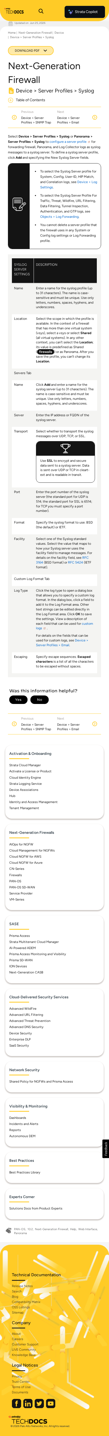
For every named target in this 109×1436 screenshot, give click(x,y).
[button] (105, 1149)
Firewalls (15, 875)
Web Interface (87, 1229)
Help (73, 1229)
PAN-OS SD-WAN (22, 887)
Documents (20, 1392)
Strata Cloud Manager (25, 765)
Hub (12, 796)
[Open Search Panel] (41, 12)
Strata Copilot (86, 12)
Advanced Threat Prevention (30, 1021)
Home (12, 32)
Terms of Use (21, 1387)
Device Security (20, 1033)
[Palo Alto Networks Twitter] (40, 1407)
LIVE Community (24, 1349)
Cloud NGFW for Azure (26, 863)
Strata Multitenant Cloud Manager (34, 942)
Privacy (17, 1376)
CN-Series (16, 869)
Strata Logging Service (25, 784)
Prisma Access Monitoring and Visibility (37, 954)
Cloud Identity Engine (25, 777)
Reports (15, 1130)
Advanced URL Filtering (26, 1015)
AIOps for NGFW (21, 844)
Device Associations (23, 790)
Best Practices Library (24, 1172)
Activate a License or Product (30, 771)
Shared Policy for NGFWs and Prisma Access (41, 1081)
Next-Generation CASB (26, 972)
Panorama (20, 1233)
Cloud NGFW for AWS (25, 856)
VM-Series (16, 899)
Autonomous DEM (22, 1136)
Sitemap (18, 1312)
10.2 (30, 1229)
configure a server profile (68, 142)
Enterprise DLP (20, 1039)
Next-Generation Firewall (35, 32)
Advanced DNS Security (26, 1027)
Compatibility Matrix (26, 1302)
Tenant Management (24, 808)
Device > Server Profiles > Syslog (32, 37)
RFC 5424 (75, 562)
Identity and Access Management (33, 802)
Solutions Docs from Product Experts (35, 1208)
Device (59, 32)
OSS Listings (21, 1307)
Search (17, 1291)
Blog (15, 1296)
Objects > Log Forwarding (59, 217)
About (16, 1334)
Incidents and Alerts (23, 1124)
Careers (17, 1339)
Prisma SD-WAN (21, 960)
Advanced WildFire (23, 1008)
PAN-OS (15, 881)
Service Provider (21, 893)
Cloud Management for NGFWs (32, 850)
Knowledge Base (24, 1355)
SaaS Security (19, 1045)
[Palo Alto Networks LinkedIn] (28, 1407)
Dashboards (17, 1118)
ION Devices (18, 966)
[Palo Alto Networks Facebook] (17, 1407)
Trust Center (21, 1382)
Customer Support (25, 1344)
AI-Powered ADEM (22, 948)
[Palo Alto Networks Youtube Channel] (50, 1407)
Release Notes (22, 1286)
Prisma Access (19, 936)
